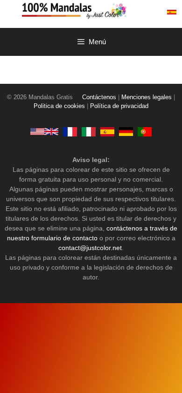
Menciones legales (146, 97)
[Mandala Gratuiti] (89, 131)
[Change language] (171, 12)
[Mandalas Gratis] (100, 10)
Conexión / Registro (151, 12)
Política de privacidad (119, 106)
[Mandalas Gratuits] (70, 131)
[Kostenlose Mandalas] (126, 131)
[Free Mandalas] (44, 131)
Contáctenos (99, 97)
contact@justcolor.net (90, 247)
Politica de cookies (59, 106)
